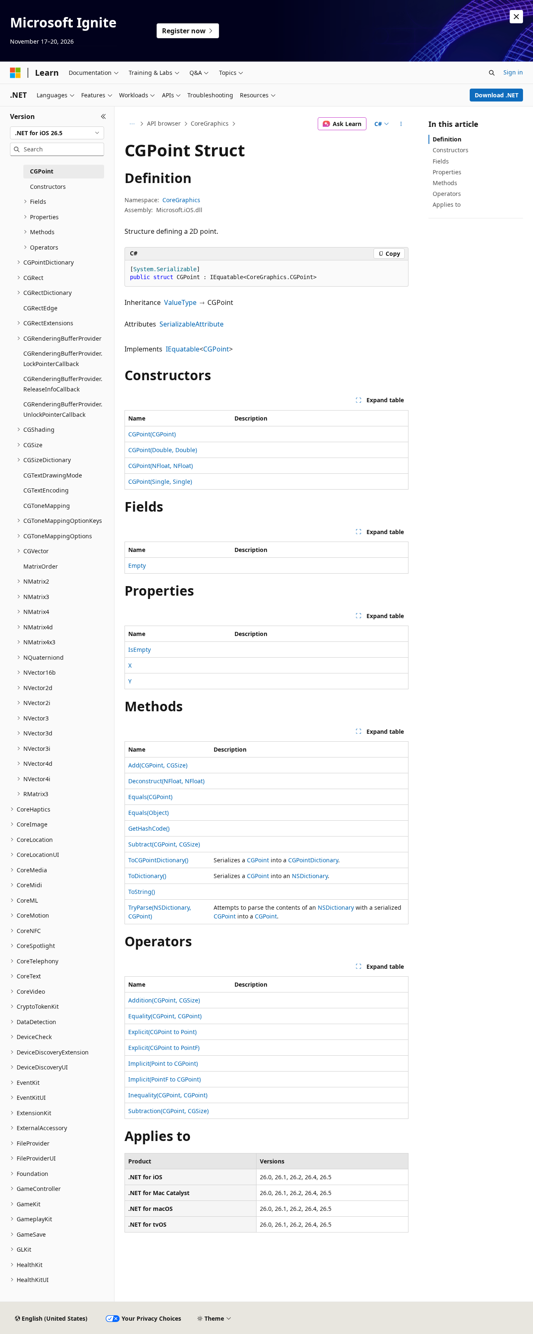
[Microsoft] (15, 72)
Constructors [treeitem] (48, 187)
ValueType (180, 302)
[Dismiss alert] (516, 16)
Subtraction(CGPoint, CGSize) (168, 1111)
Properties (447, 172)
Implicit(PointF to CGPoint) (164, 1079)
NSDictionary (310, 876)
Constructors (450, 150)
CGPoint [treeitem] (41, 171)
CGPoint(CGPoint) (152, 434)
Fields (441, 161)
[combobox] (57, 133)
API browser (164, 123)
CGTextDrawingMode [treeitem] (52, 475)
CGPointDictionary (313, 860)
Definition (447, 139)
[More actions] (401, 124)
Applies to (447, 204)
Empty (137, 565)
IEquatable (182, 349)
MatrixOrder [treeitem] (40, 566)
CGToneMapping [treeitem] (46, 506)
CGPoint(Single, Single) (160, 481)
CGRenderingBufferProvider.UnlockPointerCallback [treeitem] (62, 409)
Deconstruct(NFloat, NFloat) (166, 781)
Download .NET (496, 95)
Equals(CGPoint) (150, 797)
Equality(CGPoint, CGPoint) (165, 1016)
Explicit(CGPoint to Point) (162, 1032)
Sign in (513, 72)
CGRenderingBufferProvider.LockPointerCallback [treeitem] (62, 358)
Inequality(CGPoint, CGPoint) (167, 1095)
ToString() (141, 892)
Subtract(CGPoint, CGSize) (164, 844)
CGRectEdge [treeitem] (40, 308)
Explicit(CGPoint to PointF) (163, 1048)
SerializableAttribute (191, 324)
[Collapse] (103, 116)
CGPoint (216, 349)
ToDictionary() (147, 876)
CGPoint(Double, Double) (162, 450)
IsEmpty (139, 649)
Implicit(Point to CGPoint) (163, 1063)
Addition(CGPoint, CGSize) (164, 1000)
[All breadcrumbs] (132, 124)
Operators (447, 194)
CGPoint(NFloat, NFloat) (160, 466)
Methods (445, 183)
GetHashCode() (148, 828)
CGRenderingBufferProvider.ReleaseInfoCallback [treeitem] (62, 384)
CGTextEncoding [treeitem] (46, 490)
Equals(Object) (148, 813)
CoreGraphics (210, 123)
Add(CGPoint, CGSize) (157, 765)
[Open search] (491, 72)
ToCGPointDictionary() (158, 860)
